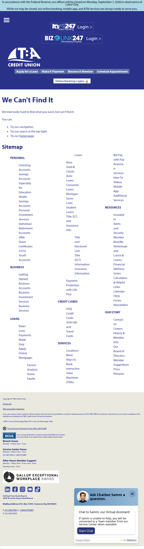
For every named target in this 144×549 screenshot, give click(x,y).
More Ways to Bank (71, 359)
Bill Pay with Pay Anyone (118, 159)
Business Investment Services (26, 297)
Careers (118, 328)
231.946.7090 (10, 510)
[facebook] (15, 489)
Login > (84, 26)
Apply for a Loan (27, 71)
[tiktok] (37, 489)
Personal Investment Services (26, 214)
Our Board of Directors (119, 351)
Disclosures (7, 404)
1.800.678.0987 (27, 510)
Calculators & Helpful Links (120, 282)
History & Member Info (119, 337)
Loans (15, 319)
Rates (22, 326)
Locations (72, 350)
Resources (113, 207)
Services (64, 343)
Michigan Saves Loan (72, 198)
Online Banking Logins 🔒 (72, 81)
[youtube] (30, 489)
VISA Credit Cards (70, 313)
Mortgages (25, 357)
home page (27, 136)
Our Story (112, 312)
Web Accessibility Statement (13, 409)
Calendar (119, 291)
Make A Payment (53, 71)
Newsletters (120, 305)
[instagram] (22, 489)
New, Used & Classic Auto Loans (70, 171)
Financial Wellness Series (119, 268)
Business (17, 267)
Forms (117, 300)
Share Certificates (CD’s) (25, 246)
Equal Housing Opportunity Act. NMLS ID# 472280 (27, 428)
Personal (17, 158)
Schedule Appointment (112, 71)
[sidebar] (6, 20)
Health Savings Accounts (24, 201)
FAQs (116, 296)
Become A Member (80, 71)
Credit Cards (68, 301)
